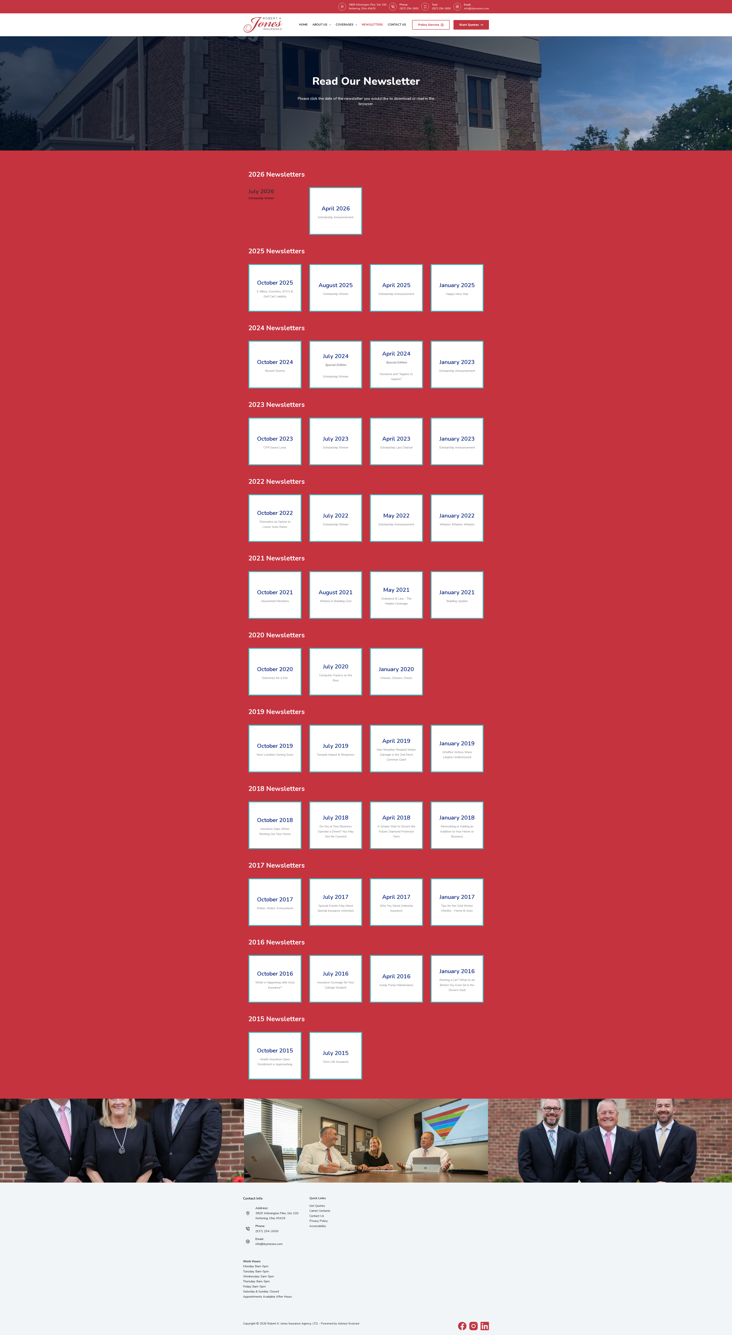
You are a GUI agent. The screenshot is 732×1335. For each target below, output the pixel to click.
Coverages (344, 25)
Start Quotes (469, 25)
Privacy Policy (318, 1221)
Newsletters (372, 25)
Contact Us (397, 25)
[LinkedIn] (485, 1326)
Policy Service (428, 25)
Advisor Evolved (348, 1323)
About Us (319, 25)
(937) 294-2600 (409, 8)
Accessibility (317, 1226)
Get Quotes (317, 1206)
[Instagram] (473, 1326)
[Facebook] (462, 1326)
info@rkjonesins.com (476, 8)
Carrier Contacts (319, 1211)
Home (303, 25)
